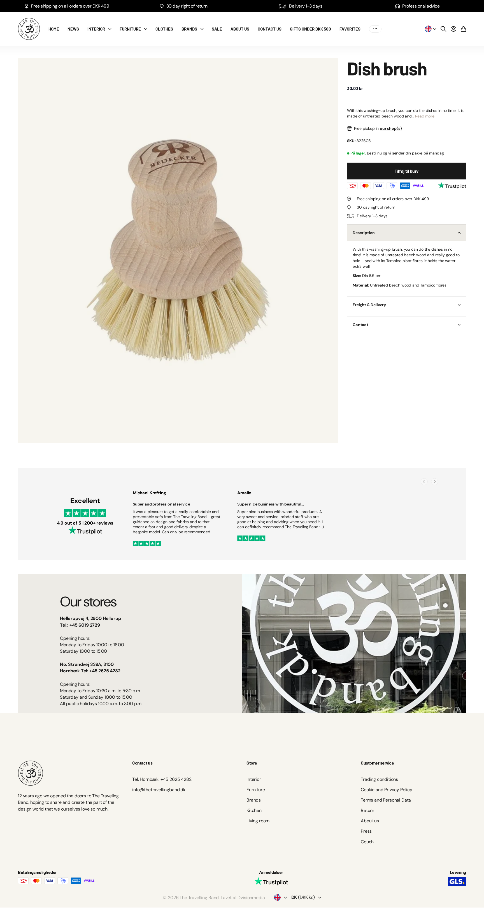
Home (53, 28)
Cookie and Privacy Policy (386, 790)
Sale (217, 28)
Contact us (269, 28)
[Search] (443, 29)
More (375, 29)
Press (366, 831)
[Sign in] (453, 29)
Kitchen (254, 810)
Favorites (349, 28)
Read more (424, 116)
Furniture (130, 28)
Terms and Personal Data (386, 800)
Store (251, 762)
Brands (189, 28)
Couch (367, 842)
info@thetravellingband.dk (158, 790)
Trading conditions (379, 779)
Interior (96, 28)
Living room (257, 821)
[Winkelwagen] (463, 29)
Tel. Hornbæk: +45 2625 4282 (162, 779)
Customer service (377, 762)
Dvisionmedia (251, 898)
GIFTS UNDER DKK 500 (310, 28)
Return (367, 810)
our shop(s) (391, 128)
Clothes (164, 28)
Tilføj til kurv (407, 171)
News (73, 28)
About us (240, 28)
